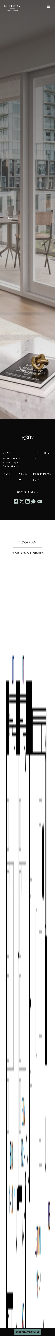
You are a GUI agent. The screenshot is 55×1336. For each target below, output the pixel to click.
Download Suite (26, 492)
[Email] (39, 501)
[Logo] (12, 7)
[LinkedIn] (27, 501)
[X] (22, 501)
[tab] (27, 542)
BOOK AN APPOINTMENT (27, 1332)
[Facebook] (16, 501)
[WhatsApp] (33, 501)
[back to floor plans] (10, 218)
